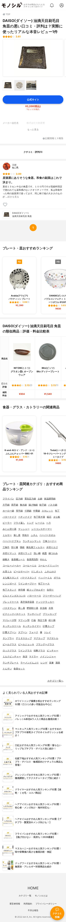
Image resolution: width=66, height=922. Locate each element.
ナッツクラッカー (45, 602)
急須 (25, 656)
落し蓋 (17, 535)
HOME (33, 888)
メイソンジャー (48, 656)
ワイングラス (25, 650)
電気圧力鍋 (30, 498)
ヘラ (48, 523)
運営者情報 (15, 903)
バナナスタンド (28, 577)
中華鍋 (36, 510)
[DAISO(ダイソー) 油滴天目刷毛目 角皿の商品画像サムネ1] (8, 85)
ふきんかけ (50, 571)
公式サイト (33, 99)
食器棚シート (18, 559)
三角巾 (6, 547)
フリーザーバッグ (52, 595)
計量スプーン (9, 632)
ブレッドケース (11, 602)
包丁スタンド (9, 589)
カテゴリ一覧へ (55, 680)
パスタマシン (9, 608)
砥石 (49, 517)
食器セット (19, 668)
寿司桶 (21, 589)
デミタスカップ (24, 638)
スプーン (22, 632)
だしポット (37, 571)
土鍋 (40, 498)
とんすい (7, 668)
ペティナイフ (25, 517)
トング (30, 523)
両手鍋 (14, 504)
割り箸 (14, 547)
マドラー (33, 656)
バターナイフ (9, 517)
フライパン (8, 498)
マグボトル (52, 638)
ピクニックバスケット (14, 614)
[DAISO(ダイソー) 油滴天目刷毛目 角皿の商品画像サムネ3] (31, 85)
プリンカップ (49, 614)
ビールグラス (9, 644)
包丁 (57, 510)
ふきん (34, 535)
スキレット (47, 510)
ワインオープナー (27, 583)
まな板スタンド (11, 577)
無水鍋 (23, 504)
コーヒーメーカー (12, 565)
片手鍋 (6, 504)
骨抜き (25, 535)
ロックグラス (9, 650)
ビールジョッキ (26, 644)
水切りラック (25, 553)
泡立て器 (42, 620)
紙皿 (44, 553)
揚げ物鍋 (33, 504)
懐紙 (22, 547)
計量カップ (48, 626)
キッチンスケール (12, 626)
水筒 (51, 608)
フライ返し (19, 523)
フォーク (33, 632)
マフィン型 (24, 620)
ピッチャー (52, 650)
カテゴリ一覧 (25, 895)
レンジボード (9, 583)
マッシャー (24, 529)
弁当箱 (43, 608)
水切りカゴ (52, 547)
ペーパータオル (47, 535)
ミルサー (7, 535)
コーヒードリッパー (48, 565)
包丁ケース (44, 583)
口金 (33, 620)
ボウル (57, 577)
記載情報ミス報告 (54, 138)
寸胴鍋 (27, 510)
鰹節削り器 (32, 608)
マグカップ (39, 638)
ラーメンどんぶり (29, 662)
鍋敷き (6, 559)
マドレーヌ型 (9, 620)
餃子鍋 (42, 504)
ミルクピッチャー (12, 656)
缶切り (50, 589)
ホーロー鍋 (8, 510)
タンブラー (8, 638)
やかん (43, 559)
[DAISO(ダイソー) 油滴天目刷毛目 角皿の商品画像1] (33, 58)
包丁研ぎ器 (39, 517)
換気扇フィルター (35, 547)
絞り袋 (52, 620)
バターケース (34, 595)
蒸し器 (21, 608)
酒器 (57, 662)
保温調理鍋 (49, 498)
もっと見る (33, 129)
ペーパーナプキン (12, 541)
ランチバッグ (34, 614)
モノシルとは (41, 895)
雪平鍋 (19, 510)
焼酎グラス (39, 650)
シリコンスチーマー (41, 529)
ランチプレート (11, 662)
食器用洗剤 (32, 559)
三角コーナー (49, 541)
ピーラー (7, 523)
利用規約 (28, 903)
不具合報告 (33, 910)
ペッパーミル (45, 577)
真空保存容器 (27, 602)
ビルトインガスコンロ (14, 595)
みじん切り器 (9, 529)
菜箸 (51, 662)
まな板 (56, 517)
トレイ (47, 632)
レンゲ (43, 662)
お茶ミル (7, 571)
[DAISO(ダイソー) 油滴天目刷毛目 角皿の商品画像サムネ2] (19, 85)
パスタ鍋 (52, 504)
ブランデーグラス (45, 644)
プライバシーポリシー (46, 903)
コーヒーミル (29, 565)
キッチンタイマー (32, 626)
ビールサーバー (22, 571)
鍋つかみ (53, 553)
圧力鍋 (19, 498)
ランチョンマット (32, 541)
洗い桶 (37, 553)
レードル (40, 523)
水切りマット (9, 553)
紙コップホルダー (36, 589)
